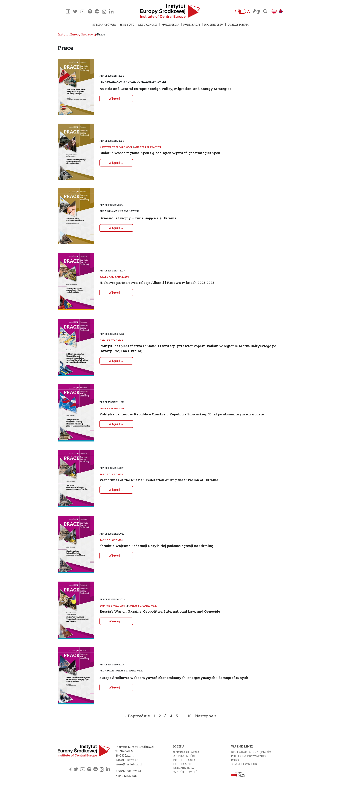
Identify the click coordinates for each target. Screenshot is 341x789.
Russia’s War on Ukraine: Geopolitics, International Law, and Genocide (159, 611)
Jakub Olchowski (112, 474)
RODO (235, 760)
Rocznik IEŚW (214, 24)
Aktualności (147, 24)
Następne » (205, 715)
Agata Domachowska (114, 277)
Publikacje (191, 24)
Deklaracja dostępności (251, 752)
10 (189, 715)
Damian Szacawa (111, 340)
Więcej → (116, 98)
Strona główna (104, 24)
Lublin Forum (238, 24)
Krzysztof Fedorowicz (115, 147)
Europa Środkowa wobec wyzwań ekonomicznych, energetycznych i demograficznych (173, 677)
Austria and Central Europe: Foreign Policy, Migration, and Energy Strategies (165, 88)
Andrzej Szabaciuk (147, 147)
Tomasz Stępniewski (142, 605)
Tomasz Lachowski (113, 605)
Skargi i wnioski (244, 764)
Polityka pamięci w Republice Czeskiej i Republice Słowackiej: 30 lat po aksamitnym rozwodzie (181, 414)
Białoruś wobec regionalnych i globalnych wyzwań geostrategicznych (159, 153)
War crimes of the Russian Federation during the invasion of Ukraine (158, 480)
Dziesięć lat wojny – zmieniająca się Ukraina (137, 218)
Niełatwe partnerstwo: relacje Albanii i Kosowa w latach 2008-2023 (156, 282)
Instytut (127, 24)
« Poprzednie (137, 715)
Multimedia (170, 24)
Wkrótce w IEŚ (185, 772)
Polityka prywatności (249, 756)
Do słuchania (184, 760)
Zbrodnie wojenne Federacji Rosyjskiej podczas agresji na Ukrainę (156, 545)
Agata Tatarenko (111, 408)
